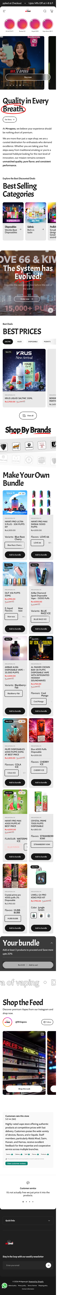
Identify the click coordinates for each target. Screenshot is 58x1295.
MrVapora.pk (10, 395)
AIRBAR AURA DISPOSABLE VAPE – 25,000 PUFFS (15, 670)
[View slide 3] (29, 1201)
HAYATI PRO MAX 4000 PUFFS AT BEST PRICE (13, 823)
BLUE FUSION (13, 847)
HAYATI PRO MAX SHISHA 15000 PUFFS (39, 524)
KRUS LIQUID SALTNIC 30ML (19, 398)
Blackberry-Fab (14, 693)
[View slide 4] (33, 1201)
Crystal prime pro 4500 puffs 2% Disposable (13, 897)
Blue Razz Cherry (15, 545)
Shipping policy (42, 1285)
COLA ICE (12, 773)
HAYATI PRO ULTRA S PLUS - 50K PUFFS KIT (14, 524)
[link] (10, 119)
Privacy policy (22, 1285)
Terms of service (32, 1285)
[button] (50, 310)
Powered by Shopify (36, 1281)
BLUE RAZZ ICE (40, 619)
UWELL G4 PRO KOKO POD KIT (38, 896)
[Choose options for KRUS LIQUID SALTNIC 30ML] (41, 387)
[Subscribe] (48, 1265)
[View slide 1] (23, 1201)
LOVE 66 (37, 542)
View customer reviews (16, 1163)
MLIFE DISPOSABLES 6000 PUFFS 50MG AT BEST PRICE (15, 752)
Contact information (28, 1289)
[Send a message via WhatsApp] (4, 1285)
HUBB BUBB (13, 918)
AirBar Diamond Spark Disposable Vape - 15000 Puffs (40, 596)
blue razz (11, 616)
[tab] (8, 341)
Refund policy (12, 1285)
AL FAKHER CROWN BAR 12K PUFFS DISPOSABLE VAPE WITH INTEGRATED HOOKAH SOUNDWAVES (40, 674)
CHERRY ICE (39, 770)
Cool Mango (39, 701)
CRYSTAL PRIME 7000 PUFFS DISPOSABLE (38, 823)
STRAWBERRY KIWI (42, 844)
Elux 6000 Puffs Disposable (39, 750)
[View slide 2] (26, 1201)
